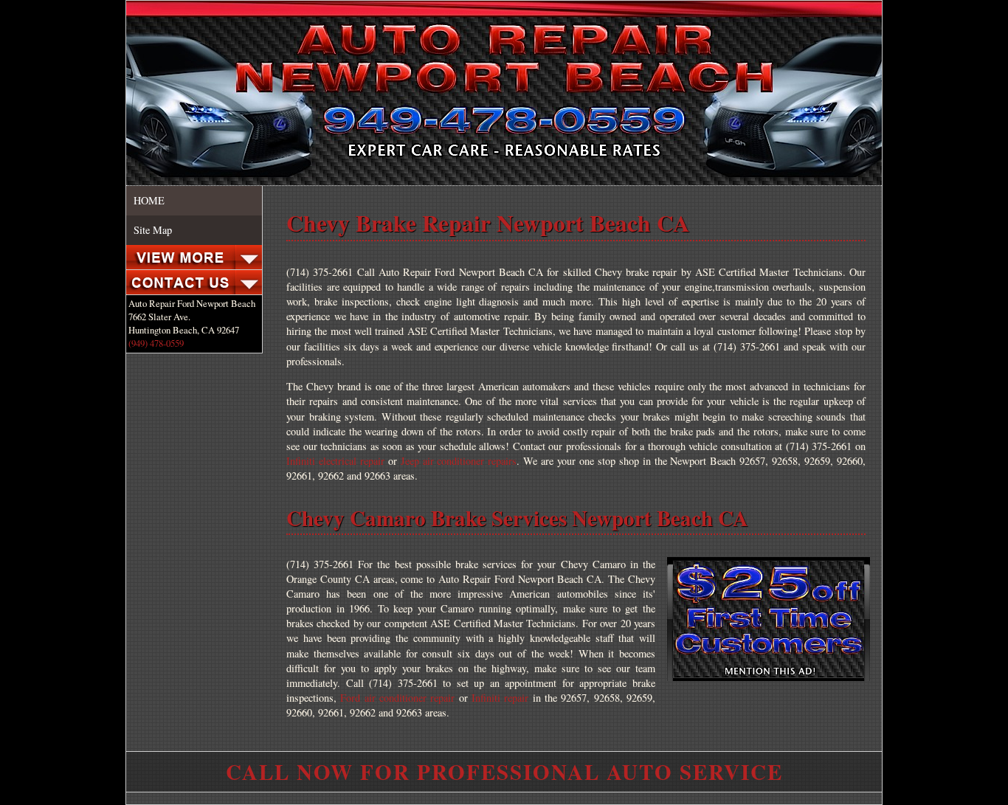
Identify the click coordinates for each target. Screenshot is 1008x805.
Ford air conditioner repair (397, 698)
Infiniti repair (500, 698)
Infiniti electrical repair (335, 461)
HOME (149, 200)
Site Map (153, 230)
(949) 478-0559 (156, 343)
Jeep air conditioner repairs (459, 461)
